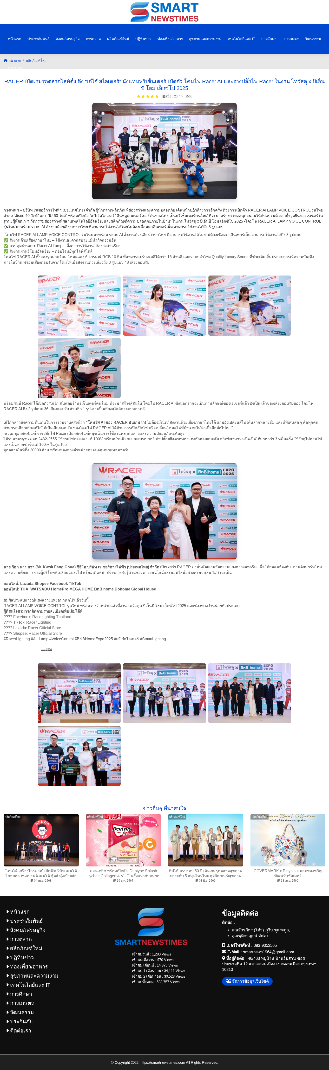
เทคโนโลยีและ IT (241, 39)
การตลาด (93, 39)
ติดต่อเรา (20, 1031)
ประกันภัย (15, 68)
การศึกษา (268, 39)
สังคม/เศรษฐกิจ (68, 39)
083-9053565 (265, 945)
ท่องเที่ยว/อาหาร (170, 39)
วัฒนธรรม (313, 39)
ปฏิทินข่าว (143, 39)
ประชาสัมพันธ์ (38, 39)
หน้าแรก (14, 39)
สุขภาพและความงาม (205, 39)
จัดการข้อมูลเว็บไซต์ (250, 981)
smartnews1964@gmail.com (268, 952)
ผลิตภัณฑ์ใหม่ (118, 39)
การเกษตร (291, 39)
